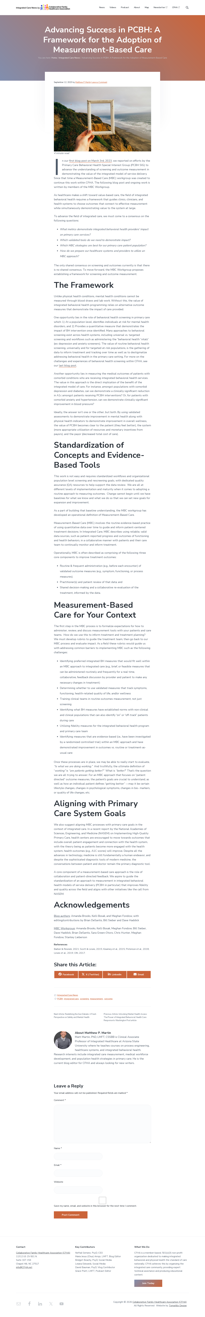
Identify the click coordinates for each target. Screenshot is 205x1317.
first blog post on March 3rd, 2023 (90, 161)
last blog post (67, 365)
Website (58, 1182)
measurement (96, 998)
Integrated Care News (67, 995)
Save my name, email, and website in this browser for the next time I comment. (95, 1206)
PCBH (60, 998)
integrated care (71, 998)
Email (57, 1165)
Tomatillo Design (178, 1305)
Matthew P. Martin (83, 82)
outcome (108, 998)
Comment (60, 1100)
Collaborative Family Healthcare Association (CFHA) (43, 1252)
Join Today (148, 1283)
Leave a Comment (99, 82)
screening (84, 998)
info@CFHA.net (24, 1267)
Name (58, 1148)
